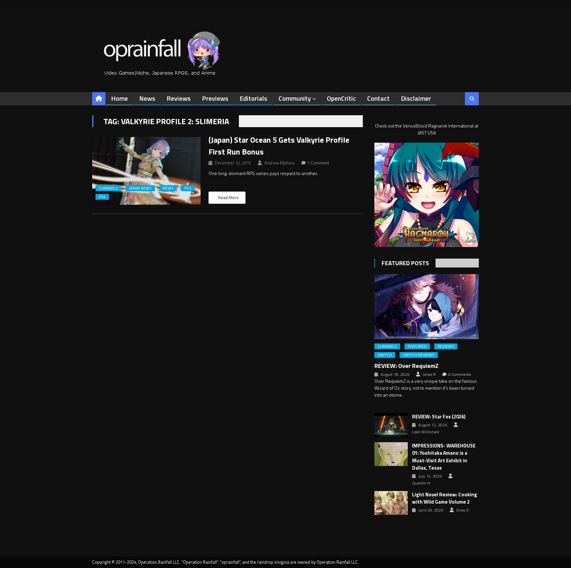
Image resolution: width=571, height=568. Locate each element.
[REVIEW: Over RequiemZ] (426, 306)
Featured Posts (405, 263)
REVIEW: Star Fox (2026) (439, 416)
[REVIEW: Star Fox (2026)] (391, 425)
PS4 (102, 197)
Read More (228, 197)
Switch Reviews (419, 355)
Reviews (179, 98)
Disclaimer (416, 98)
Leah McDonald (425, 432)
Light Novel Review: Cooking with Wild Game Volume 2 (444, 498)
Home (119, 98)
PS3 (187, 188)
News (147, 98)
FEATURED (417, 346)
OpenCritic (341, 98)
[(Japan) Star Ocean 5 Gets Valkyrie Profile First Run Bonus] (146, 171)
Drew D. (463, 510)
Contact (378, 98)
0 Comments (459, 374)
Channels (108, 188)
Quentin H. (421, 483)
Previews (215, 98)
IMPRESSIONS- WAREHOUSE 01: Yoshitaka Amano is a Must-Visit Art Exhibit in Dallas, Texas (444, 457)
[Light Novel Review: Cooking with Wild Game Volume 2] (391, 503)
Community (295, 98)
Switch (385, 355)
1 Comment (318, 163)
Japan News (140, 188)
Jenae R (429, 374)
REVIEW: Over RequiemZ (406, 365)
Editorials (253, 98)
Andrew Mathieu (279, 163)
